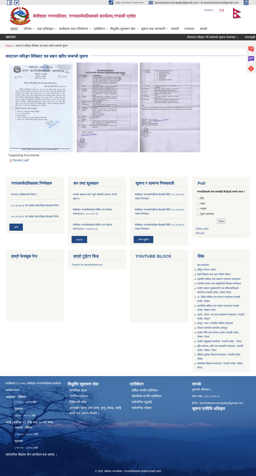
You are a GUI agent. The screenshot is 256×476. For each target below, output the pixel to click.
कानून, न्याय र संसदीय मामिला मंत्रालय (215, 323)
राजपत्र (189, 29)
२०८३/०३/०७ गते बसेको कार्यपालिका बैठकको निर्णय (35, 205)
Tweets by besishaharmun (87, 264)
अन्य (16, 227)
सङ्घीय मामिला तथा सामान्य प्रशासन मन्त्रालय (218, 278)
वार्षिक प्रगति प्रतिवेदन (145, 390)
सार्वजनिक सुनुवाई (142, 402)
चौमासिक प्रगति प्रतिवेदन (147, 396)
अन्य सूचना (143, 239)
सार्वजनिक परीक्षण (141, 408)
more (79, 239)
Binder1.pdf (20, 160)
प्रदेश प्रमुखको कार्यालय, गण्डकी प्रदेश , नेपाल (219, 341)
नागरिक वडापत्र (78, 396)
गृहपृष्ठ (14, 29)
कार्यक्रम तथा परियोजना (73, 29)
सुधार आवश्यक (207, 213)
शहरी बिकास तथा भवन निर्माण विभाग (214, 274)
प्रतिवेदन (99, 29)
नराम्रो (203, 208)
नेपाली (221, 10)
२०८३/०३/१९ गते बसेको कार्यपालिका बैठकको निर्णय (35, 216)
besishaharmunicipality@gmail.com (221, 403)
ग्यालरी (175, 29)
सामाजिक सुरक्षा (78, 390)
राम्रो (202, 203)
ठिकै (202, 198)
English (208, 10)
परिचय (27, 29)
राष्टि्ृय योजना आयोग (206, 269)
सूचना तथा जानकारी (153, 29)
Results (200, 232)
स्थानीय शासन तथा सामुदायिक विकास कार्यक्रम (219, 283)
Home (9, 45)
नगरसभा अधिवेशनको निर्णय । (24, 194)
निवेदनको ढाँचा (77, 402)
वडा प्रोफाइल (45, 29)
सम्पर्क (203, 29)
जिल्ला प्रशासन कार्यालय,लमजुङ (212, 327)
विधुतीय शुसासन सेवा (122, 29)
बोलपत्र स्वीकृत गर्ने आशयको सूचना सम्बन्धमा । (203, 37)
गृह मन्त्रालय (203, 264)
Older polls (202, 228)
